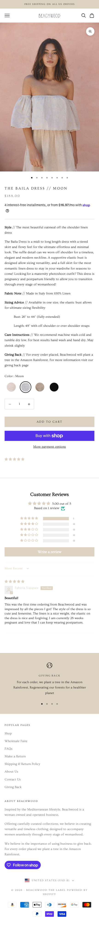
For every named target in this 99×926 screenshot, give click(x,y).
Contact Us (13, 779)
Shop (8, 733)
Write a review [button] (49, 552)
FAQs (8, 749)
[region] (49, 679)
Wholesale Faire (16, 741)
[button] (14, 459)
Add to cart (50, 421)
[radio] (11, 387)
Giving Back (13, 787)
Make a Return (15, 756)
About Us (11, 771)
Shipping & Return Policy (22, 764)
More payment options (49, 447)
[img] (14, 582)
